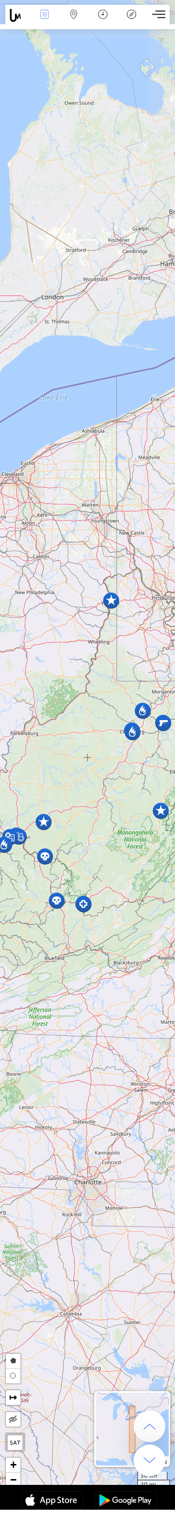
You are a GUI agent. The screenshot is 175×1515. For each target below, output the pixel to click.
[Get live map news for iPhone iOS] (52, 1501)
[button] (83, 903)
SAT (15, 1442)
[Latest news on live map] (17, 15)
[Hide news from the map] (13, 1419)
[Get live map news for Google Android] (126, 1501)
